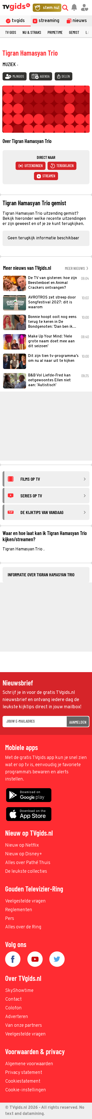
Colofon (13, 1008)
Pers (9, 919)
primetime (55, 32)
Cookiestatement (22, 1081)
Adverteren (16, 1017)
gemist (74, 32)
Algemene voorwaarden (29, 1064)
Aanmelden (77, 722)
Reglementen (18, 910)
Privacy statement (23, 1073)
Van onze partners (23, 1026)
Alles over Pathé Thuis (27, 863)
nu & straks (31, 32)
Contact (13, 999)
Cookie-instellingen (25, 1090)
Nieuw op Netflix (22, 845)
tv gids (10, 32)
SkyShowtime (19, 991)
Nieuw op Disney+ (23, 854)
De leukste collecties (26, 872)
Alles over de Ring (23, 927)
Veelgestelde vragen (25, 901)
